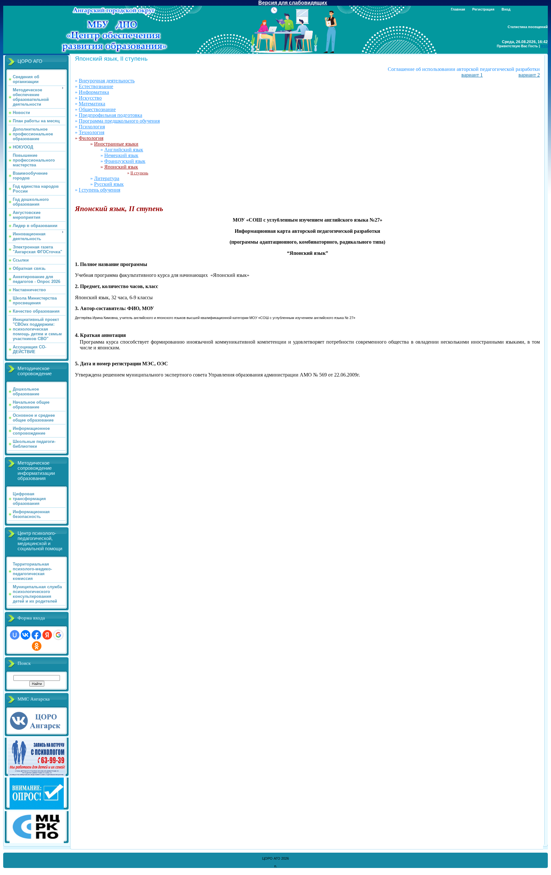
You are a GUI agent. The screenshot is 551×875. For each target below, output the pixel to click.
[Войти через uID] (14, 635)
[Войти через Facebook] (36, 635)
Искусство (90, 98)
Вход (506, 9)
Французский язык (124, 161)
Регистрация (483, 9)
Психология (92, 126)
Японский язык (121, 167)
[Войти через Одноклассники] (36, 646)
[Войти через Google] (58, 635)
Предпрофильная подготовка (110, 115)
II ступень (139, 173)
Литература (106, 178)
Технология (91, 132)
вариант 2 (529, 75)
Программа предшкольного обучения (119, 121)
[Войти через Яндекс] (47, 635)
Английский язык (123, 149)
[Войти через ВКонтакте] (25, 635)
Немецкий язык (121, 155)
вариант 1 (472, 75)
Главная (458, 9)
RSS (544, 46)
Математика (92, 103)
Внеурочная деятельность (107, 80)
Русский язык (109, 184)
